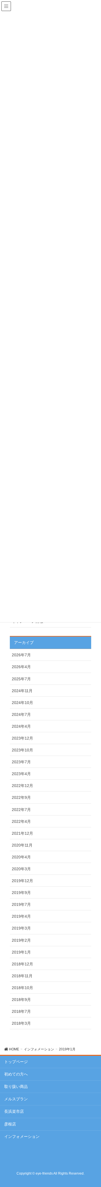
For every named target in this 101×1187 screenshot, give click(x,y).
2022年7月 (21, 809)
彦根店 (10, 1124)
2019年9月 (21, 892)
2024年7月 (21, 714)
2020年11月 (22, 845)
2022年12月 (22, 785)
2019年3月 (21, 928)
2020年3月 (21, 869)
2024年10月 (22, 702)
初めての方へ (16, 1074)
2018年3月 (21, 1023)
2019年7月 (21, 904)
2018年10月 (22, 987)
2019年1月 (21, 952)
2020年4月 (21, 857)
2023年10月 (22, 750)
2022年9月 (21, 797)
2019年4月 (21, 916)
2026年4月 (21, 666)
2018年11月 (22, 976)
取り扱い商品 (16, 1086)
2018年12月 (22, 964)
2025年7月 (21, 679)
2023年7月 (21, 762)
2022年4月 (21, 821)
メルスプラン (16, 1099)
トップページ (16, 1061)
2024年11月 (22, 690)
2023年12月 (22, 738)
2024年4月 (21, 726)
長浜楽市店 (14, 1111)
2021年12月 (22, 833)
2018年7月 (21, 1011)
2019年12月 (22, 880)
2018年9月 (21, 999)
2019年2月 (21, 940)
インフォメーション (22, 1136)
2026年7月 (21, 655)
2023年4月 (21, 773)
